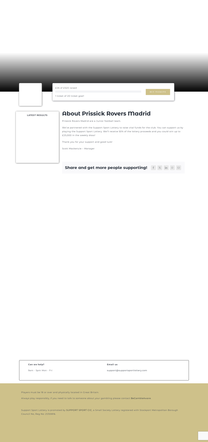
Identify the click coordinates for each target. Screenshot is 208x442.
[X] (160, 168)
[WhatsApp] (172, 168)
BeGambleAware (141, 398)
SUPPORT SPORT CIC (79, 410)
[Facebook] (153, 168)
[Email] (178, 168)
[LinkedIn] (166, 168)
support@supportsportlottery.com (127, 370)
